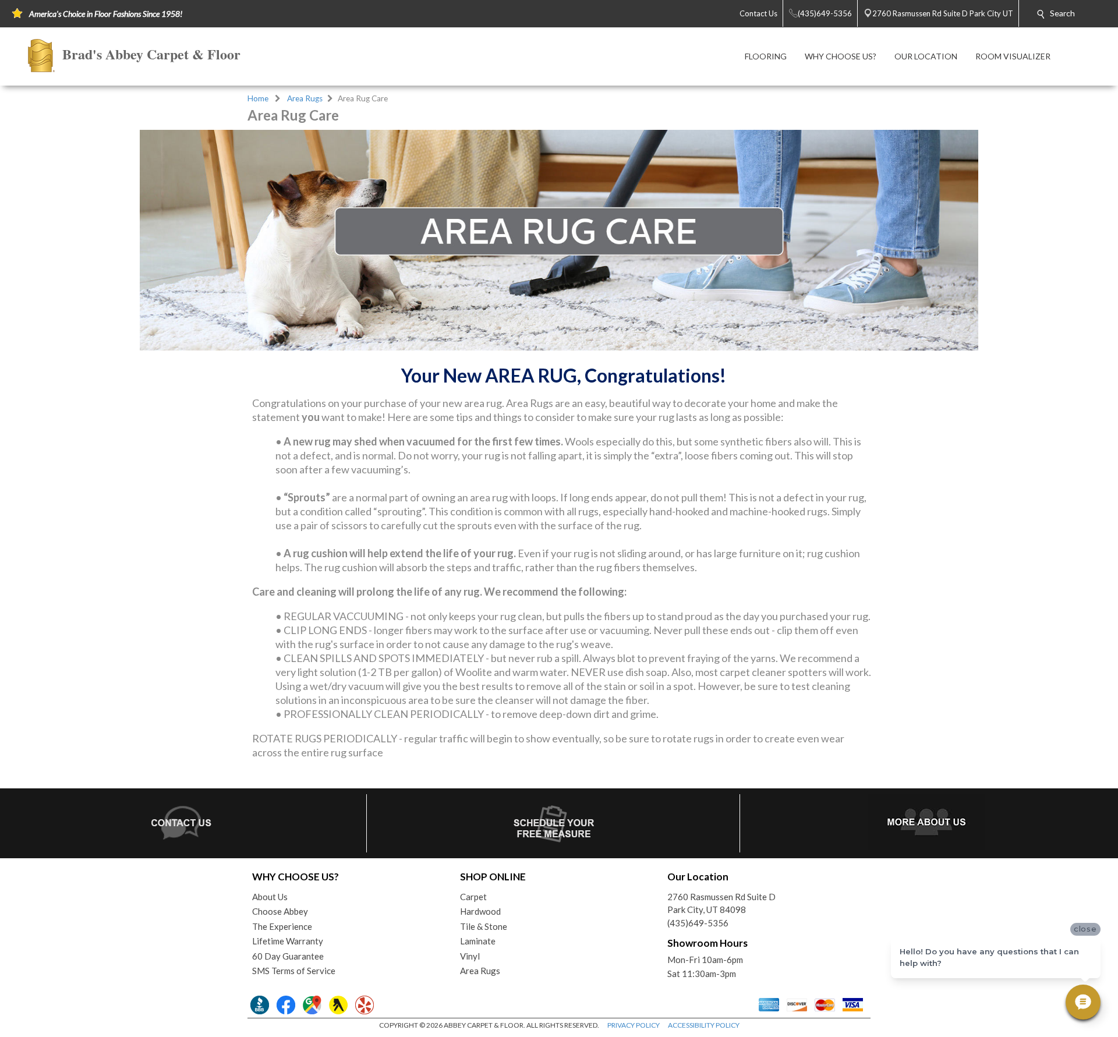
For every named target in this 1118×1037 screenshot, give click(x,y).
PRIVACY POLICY (633, 1025)
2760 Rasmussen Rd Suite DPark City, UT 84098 (721, 903)
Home (257, 98)
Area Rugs (305, 98)
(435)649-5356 (697, 923)
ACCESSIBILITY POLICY (704, 1025)
